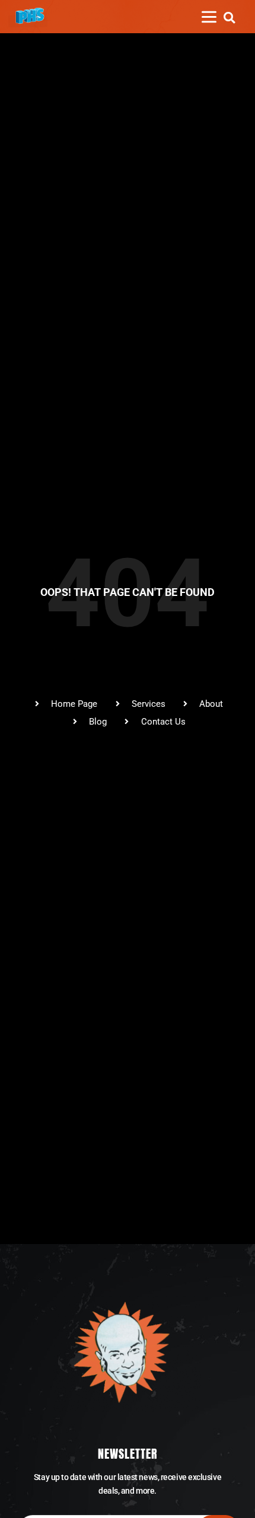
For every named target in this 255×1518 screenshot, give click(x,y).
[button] (229, 17)
